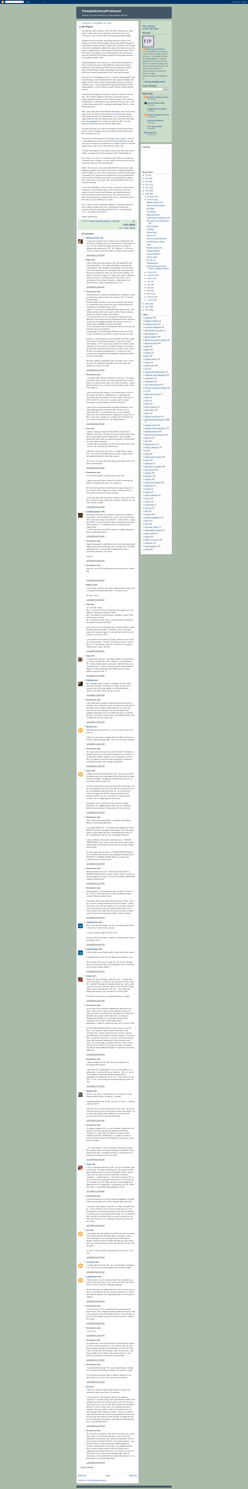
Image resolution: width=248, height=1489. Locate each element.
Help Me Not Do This (154, 248)
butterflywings (92, 922)
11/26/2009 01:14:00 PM (95, 766)
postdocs (148, 473)
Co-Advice (150, 229)
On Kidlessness (152, 263)
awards (147, 346)
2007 (147, 307)
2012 (147, 185)
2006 (147, 310)
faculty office (149, 410)
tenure (147, 521)
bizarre (147, 350)
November (151, 200)
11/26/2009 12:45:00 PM (95, 744)
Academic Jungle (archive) (157, 97)
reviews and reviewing (153, 482)
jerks (146, 441)
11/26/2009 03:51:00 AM (95, 507)
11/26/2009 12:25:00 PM (95, 722)
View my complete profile (154, 82)
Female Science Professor (155, 49)
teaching (148, 514)
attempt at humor (151, 343)
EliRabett (90, 680)
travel (147, 524)
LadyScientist (91, 1277)
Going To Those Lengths (156, 205)
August (150, 278)
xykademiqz (152, 132)
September (151, 275)
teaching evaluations (152, 517)
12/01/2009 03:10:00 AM (95, 1382)
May (149, 288)
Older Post (133, 1475)
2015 (147, 175)
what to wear (149, 533)
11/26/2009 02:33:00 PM (95, 864)
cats (146, 369)
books (126, 228)
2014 (147, 178)
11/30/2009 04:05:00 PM (95, 1301)
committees (149, 378)
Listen (149, 244)
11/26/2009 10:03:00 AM (95, 676)
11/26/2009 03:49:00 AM (95, 468)
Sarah (88, 1164)
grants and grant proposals (154, 435)
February (150, 297)
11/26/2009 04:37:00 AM (95, 536)
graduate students (151, 431)
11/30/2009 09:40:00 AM (95, 1272)
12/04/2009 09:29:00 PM (95, 1463)
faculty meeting (150, 407)
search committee (151, 495)
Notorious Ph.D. (92, 238)
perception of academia (153, 466)
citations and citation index (155, 372)
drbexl (88, 976)
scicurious (90, 1262)
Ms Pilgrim (151, 208)
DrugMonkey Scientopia (156, 109)
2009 (147, 194)
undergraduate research (153, 530)
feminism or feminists (153, 416)
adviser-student (150, 337)
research (148, 479)
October (150, 272)
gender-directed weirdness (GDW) (157, 420)
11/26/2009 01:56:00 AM (95, 287)
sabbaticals (149, 486)
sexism (147, 502)
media (147, 454)
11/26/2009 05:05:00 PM (95, 1001)
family (147, 413)
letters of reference (152, 447)
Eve (87, 1230)
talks (146, 511)
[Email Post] (133, 221)
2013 (147, 182)
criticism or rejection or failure (156, 388)
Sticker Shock (152, 232)
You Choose (151, 212)
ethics (147, 404)
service (147, 498)
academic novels (151, 324)
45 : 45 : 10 (151, 260)
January (150, 300)
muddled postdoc (93, 512)
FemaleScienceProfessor (101, 11)
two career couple (151, 527)
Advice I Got (151, 235)
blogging (148, 353)
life (146, 451)
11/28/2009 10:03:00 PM (95, 1257)
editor (147, 397)
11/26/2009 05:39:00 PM (95, 1055)
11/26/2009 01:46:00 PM (95, 813)
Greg (88, 656)
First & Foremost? (153, 254)
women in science (151, 540)
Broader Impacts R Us (155, 202)
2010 (147, 191)
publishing (148, 476)
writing (147, 549)
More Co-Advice (153, 226)
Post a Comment (87, 1467)
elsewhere (92, 121)
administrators (150, 334)
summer (148, 508)
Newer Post (82, 1475)
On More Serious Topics (156, 242)
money (147, 460)
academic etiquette (152, 321)
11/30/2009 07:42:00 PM (95, 1336)
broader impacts (151, 359)
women (132, 228)
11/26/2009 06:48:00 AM (95, 600)
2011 (147, 188)
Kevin (88, 771)
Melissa (89, 1091)
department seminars (152, 394)
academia (148, 318)
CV (146, 391)
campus (147, 362)
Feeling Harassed (153, 251)
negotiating (149, 463)
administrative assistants (154, 330)
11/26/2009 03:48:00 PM (95, 918)
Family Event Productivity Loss (158, 218)
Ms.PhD (89, 727)
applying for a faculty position (155, 340)
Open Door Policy (153, 215)
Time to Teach (152, 257)
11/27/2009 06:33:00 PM (95, 1226)
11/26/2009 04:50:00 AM (95, 561)
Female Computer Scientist (158, 115)
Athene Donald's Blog (156, 103)
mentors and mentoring (153, 457)
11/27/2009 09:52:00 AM (95, 1160)
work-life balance (151, 546)
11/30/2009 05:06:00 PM (95, 1323)
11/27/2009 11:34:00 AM (95, 1191)
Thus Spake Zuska (154, 127)
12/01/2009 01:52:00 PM (95, 1426)
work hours (149, 543)
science (147, 492)
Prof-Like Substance (155, 121)
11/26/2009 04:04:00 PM (95, 945)
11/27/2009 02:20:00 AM (95, 1121)
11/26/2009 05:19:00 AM (95, 580)
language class (150, 444)
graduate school (150, 425)
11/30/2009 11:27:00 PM (95, 1360)
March (149, 294)
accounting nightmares (153, 327)
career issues (150, 365)
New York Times (116, 139)
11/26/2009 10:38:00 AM (95, 695)
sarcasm (148, 489)
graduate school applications (155, 428)
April (149, 291)
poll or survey (150, 470)
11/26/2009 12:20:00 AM (95, 255)
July (149, 281)
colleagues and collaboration (155, 375)
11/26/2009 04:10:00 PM (95, 971)
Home (108, 1475)
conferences (149, 381)
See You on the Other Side (157, 238)
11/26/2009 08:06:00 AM (95, 651)
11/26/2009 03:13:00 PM (95, 883)
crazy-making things (152, 385)
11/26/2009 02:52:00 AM (95, 370)
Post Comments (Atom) (97, 1480)
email (147, 401)
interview (148, 438)
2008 (147, 304)
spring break (149, 505)
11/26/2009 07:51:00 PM (95, 1086)
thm (88, 1387)
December (151, 197)
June (149, 285)
